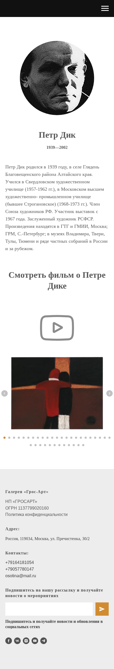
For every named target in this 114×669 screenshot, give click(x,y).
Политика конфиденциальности (36, 514)
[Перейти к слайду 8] (38, 438)
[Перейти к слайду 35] (83, 445)
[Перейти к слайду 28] (50, 445)
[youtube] (35, 640)
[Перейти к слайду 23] (109, 438)
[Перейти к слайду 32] (69, 445)
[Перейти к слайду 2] (9, 438)
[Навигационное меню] (105, 8)
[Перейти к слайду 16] (76, 438)
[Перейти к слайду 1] (4, 438)
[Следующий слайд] (109, 393)
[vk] (17, 640)
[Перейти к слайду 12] (57, 438)
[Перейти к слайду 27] (45, 445)
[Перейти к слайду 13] (62, 438)
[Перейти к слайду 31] (64, 445)
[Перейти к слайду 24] (31, 445)
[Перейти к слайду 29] (55, 445)
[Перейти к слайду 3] (14, 438)
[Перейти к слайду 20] (95, 438)
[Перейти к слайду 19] (90, 438)
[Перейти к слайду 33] (74, 445)
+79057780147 (19, 569)
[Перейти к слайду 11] (52, 438)
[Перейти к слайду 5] (24, 438)
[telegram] (43, 640)
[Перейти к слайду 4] (19, 438)
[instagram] (26, 640)
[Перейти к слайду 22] (105, 438)
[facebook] (8, 640)
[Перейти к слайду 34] (78, 445)
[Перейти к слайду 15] (71, 438)
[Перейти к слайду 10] (47, 438)
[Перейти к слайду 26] (40, 445)
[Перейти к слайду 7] (33, 438)
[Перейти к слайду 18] (86, 438)
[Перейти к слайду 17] (81, 438)
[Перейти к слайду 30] (59, 445)
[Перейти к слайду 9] (43, 438)
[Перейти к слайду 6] (28, 438)
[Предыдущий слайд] (4, 393)
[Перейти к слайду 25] (35, 445)
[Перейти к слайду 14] (66, 438)
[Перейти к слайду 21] (100, 438)
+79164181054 (19, 562)
